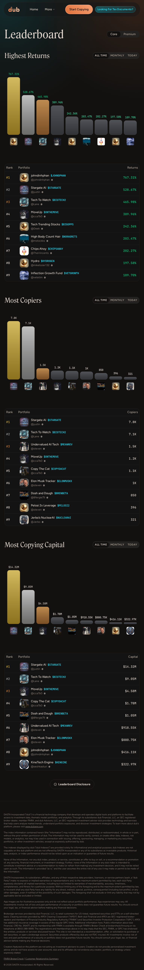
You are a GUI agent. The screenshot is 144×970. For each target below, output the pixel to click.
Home (34, 9)
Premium (130, 34)
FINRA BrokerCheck (14, 958)
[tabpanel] (72, 173)
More (48, 9)
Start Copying (79, 9)
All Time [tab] (101, 55)
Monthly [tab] (117, 55)
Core (113, 34)
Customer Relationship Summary (41, 958)
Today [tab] (132, 55)
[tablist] (116, 55)
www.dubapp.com (34, 826)
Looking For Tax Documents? (115, 9)
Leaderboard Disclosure (74, 784)
